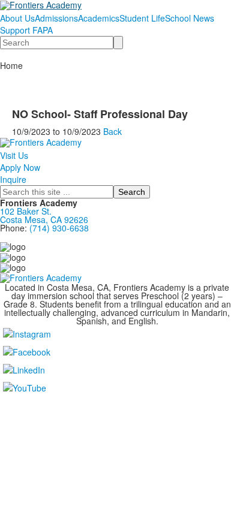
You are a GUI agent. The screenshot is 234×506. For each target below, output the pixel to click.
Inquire (13, 179)
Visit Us (14, 155)
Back (112, 131)
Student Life (142, 18)
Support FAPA (26, 30)
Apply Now (20, 167)
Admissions (56, 18)
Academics (98, 18)
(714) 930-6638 (59, 228)
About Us (17, 18)
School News (189, 18)
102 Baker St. (28, 211)
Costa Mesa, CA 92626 (44, 219)
